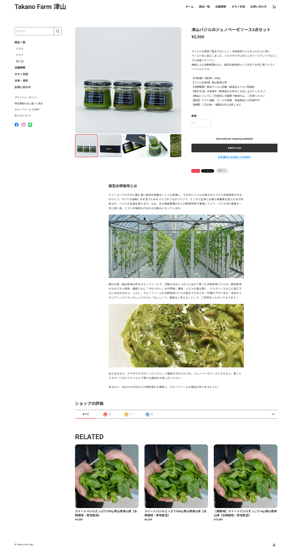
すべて (85, 414)
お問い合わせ (258, 6)
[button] (177, 80)
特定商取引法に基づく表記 (29, 103)
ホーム (190, 6)
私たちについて (23, 115)
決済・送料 (21, 80)
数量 (194, 115)
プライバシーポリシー (26, 97)
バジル (19, 48)
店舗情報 (220, 6)
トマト (19, 55)
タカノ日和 (238, 6)
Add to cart (234, 147)
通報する (222, 171)
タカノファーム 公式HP (27, 109)
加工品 (19, 61)
